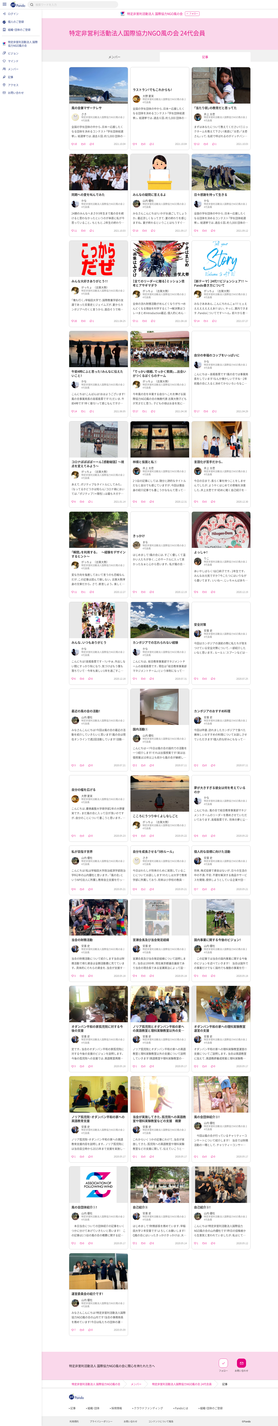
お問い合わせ (130, 1421)
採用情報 (116, 1408)
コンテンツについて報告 (160, 1421)
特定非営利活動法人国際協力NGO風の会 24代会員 (182, 1384)
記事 (205, 57)
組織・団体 (93, 1408)
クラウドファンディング (148, 1408)
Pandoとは (181, 1408)
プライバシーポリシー (101, 1421)
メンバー (114, 57)
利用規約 (74, 1421)
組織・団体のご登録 (211, 1408)
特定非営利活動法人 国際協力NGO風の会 (96, 1384)
